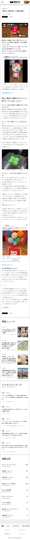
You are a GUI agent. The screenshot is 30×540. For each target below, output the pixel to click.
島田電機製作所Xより (8, 92)
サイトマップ (22, 533)
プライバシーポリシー (22, 530)
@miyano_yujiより (7, 264)
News (8, 525)
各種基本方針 (7, 533)
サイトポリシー (7, 530)
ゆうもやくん (13, 188)
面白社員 (9, 13)
